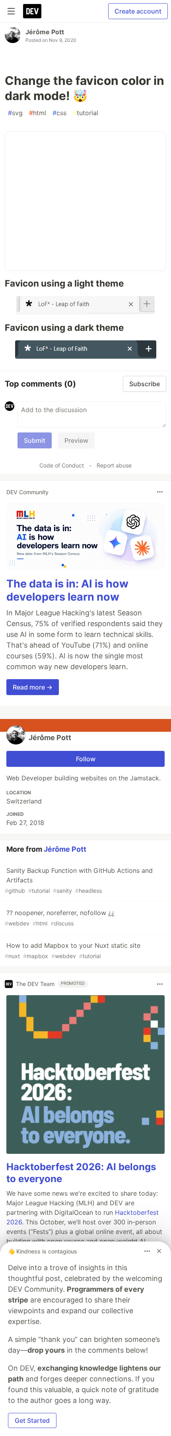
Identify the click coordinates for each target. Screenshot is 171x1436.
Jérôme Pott (44, 32)
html (37, 113)
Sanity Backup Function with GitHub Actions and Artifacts (79, 880)
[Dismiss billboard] (159, 1251)
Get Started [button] (32, 1420)
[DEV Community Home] (32, 11)
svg (15, 113)
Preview (76, 440)
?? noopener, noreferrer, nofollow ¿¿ (60, 918)
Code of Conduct (61, 465)
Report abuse (114, 465)
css (59, 113)
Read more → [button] (32, 687)
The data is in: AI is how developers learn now (67, 590)
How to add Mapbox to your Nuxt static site (72, 950)
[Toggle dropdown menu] (160, 491)
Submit (34, 440)
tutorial (85, 113)
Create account (138, 11)
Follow (85, 759)
